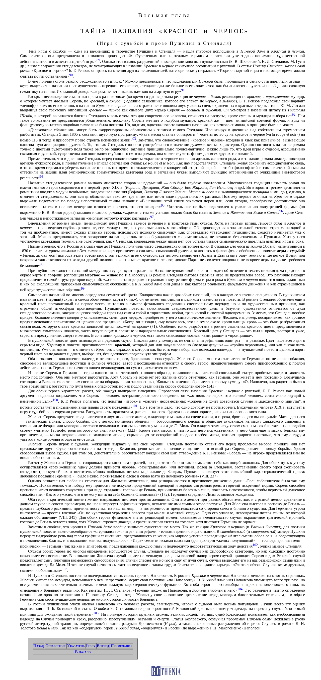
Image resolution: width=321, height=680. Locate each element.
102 (255, 545)
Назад (38, 646)
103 (64, 569)
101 (134, 406)
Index (90, 646)
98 (41, 264)
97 (152, 217)
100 (55, 400)
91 (183, 90)
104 (240, 589)
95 (163, 205)
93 (134, 139)
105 (96, 613)
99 (83, 288)
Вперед (103, 646)
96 (281, 211)
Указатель (76, 646)
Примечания (121, 646)
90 (71, 75)
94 (41, 177)
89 (98, 60)
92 (293, 114)
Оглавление (55, 646)
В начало (83, 652)
